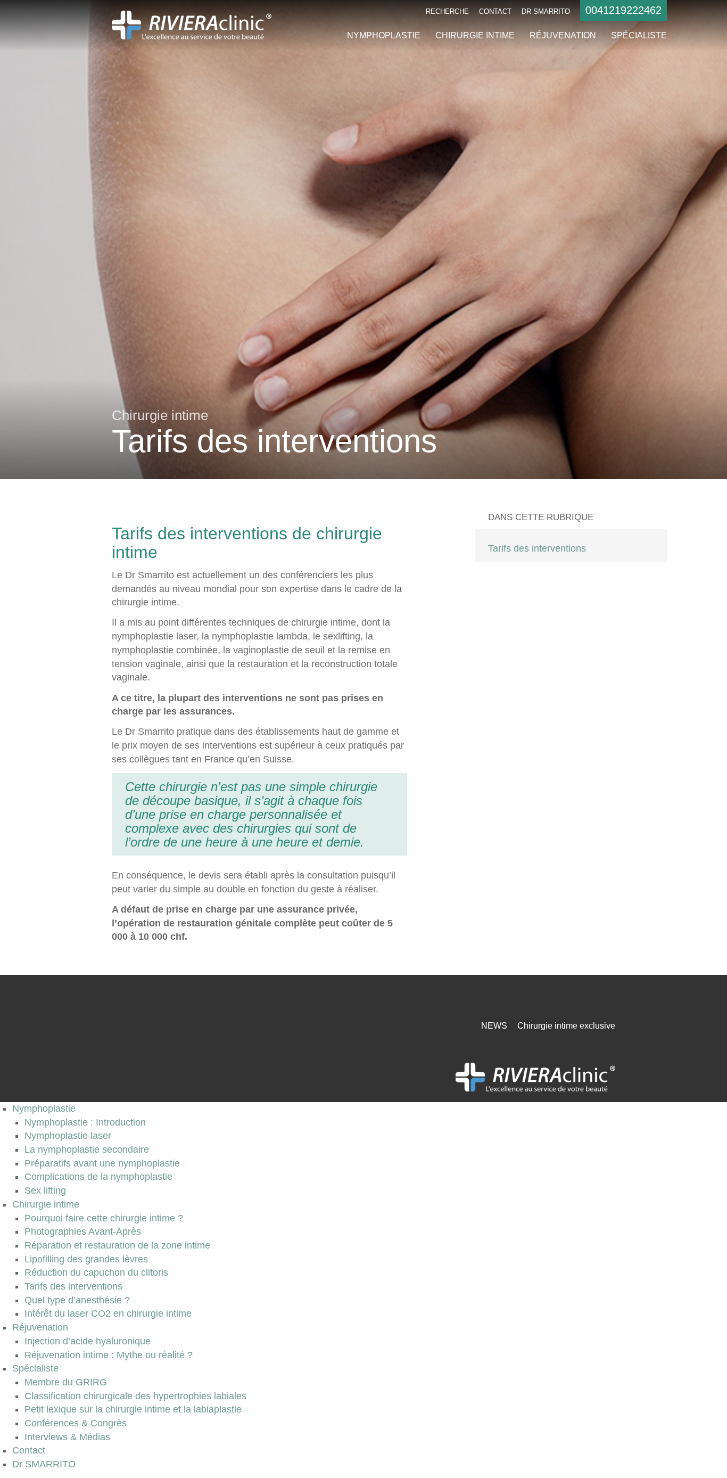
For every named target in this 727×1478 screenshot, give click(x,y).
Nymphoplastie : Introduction (85, 1122)
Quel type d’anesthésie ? (77, 1300)
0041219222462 (623, 10)
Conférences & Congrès (75, 1423)
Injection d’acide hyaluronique (87, 1341)
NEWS (494, 1025)
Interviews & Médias (67, 1437)
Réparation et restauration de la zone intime (117, 1245)
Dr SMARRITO (546, 11)
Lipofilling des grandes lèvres (86, 1259)
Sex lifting (45, 1190)
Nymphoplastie (383, 35)
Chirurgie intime (475, 35)
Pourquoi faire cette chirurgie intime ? (103, 1218)
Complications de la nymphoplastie (98, 1176)
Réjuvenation (563, 35)
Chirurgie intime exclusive (566, 1025)
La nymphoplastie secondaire (86, 1149)
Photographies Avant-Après (82, 1231)
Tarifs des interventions (537, 548)
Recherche (447, 11)
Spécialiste (639, 35)
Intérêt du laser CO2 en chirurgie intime (108, 1313)
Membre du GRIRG (65, 1382)
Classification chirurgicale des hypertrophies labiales (135, 1396)
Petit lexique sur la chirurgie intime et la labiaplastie (133, 1409)
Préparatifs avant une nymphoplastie (102, 1163)
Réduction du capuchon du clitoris (96, 1272)
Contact (495, 11)
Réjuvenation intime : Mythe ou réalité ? (108, 1355)
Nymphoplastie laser (67, 1135)
